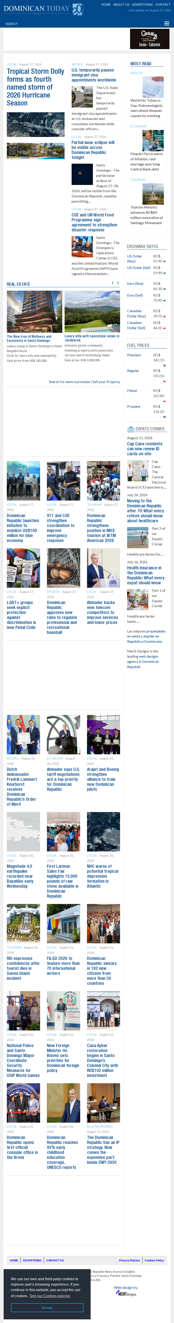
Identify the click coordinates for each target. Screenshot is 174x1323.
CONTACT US (55, 1260)
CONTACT (163, 4)
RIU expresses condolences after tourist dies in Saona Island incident (23, 969)
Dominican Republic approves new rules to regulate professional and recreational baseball (62, 618)
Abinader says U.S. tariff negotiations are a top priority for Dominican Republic (63, 780)
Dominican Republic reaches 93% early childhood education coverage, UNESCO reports (62, 1153)
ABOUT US (121, 4)
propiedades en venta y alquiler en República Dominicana (146, 636)
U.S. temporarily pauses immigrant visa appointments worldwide (94, 75)
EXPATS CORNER (150, 429)
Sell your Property (106, 382)
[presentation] (112, 282)
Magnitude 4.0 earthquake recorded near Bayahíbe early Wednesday (20, 877)
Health (136, 73)
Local (12, 64)
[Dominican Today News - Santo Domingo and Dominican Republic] (43, 9)
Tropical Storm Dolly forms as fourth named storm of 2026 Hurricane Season (35, 88)
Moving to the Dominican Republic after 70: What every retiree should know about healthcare (145, 511)
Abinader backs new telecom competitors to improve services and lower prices (102, 613)
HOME (106, 4)
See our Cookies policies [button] (50, 1296)
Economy (55, 758)
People (13, 758)
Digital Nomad (100, 1126)
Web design (123, 1287)
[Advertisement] (87, 39)
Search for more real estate (69, 382)
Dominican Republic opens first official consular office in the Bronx (22, 1148)
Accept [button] (47, 1307)
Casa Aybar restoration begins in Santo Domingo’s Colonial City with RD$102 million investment (102, 1061)
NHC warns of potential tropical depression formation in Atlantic (102, 877)
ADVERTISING (142, 4)
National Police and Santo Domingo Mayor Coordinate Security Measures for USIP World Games (23, 1061)
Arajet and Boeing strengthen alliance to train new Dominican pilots (103, 780)
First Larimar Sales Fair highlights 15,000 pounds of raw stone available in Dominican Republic (62, 882)
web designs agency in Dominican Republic (143, 661)
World (77, 64)
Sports (53, 592)
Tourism (94, 504)
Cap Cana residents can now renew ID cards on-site (144, 449)
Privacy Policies (129, 1260)
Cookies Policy (154, 1260)
